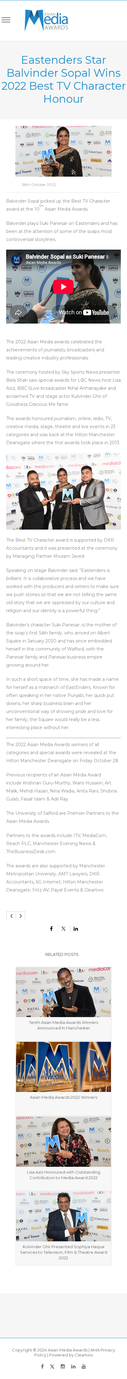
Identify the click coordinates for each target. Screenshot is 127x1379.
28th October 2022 (39, 184)
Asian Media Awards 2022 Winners (63, 1097)
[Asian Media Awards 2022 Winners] (63, 1067)
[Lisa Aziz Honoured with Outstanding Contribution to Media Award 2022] (63, 1142)
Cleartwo (84, 1354)
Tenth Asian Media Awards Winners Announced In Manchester (63, 1025)
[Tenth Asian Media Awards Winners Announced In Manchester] (63, 992)
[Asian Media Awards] (42, 21)
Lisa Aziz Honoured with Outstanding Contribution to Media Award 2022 (63, 1175)
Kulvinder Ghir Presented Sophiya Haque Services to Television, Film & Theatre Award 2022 (63, 1252)
